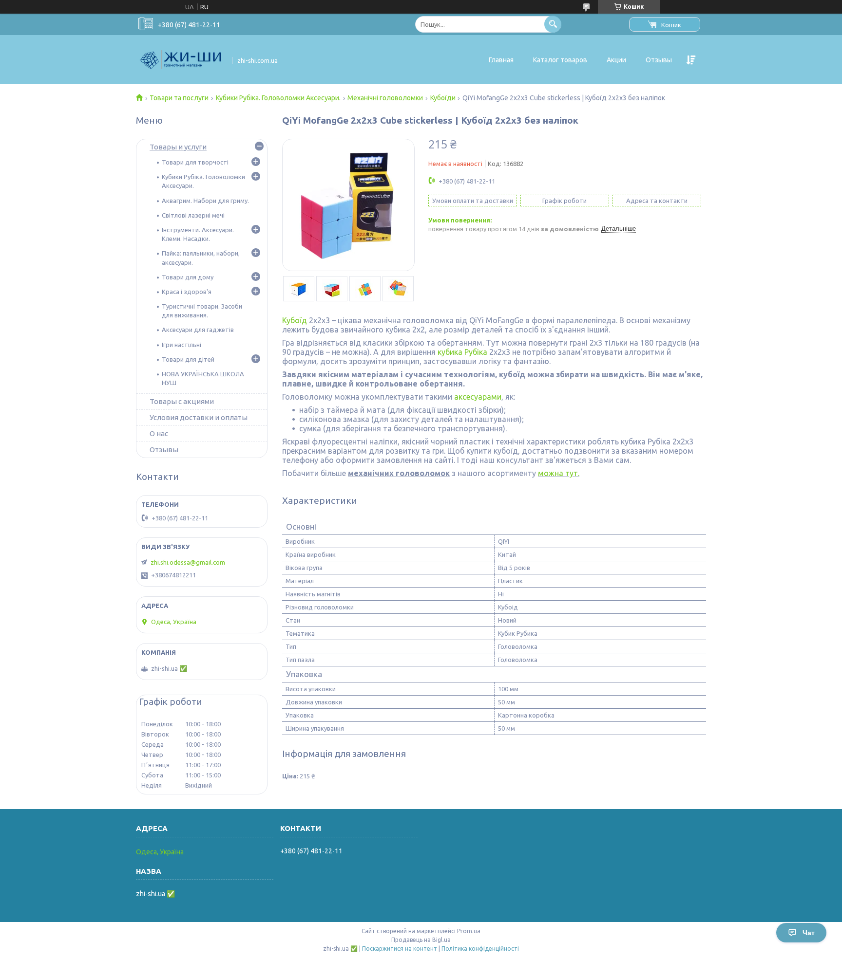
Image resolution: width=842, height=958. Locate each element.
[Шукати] (552, 24)
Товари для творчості (195, 162)
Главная (501, 60)
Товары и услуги (178, 147)
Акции (616, 60)
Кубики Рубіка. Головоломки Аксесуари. (278, 98)
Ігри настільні (181, 344)
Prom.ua (468, 931)
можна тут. (558, 473)
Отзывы (659, 60)
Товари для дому (187, 277)
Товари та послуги (179, 98)
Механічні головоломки (385, 98)
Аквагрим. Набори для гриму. (205, 200)
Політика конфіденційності (480, 948)
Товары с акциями (182, 401)
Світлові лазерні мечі (193, 215)
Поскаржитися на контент (399, 948)
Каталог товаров (560, 60)
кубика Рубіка (462, 352)
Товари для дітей (188, 359)
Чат (809, 933)
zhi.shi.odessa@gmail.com (188, 562)
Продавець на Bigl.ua (421, 940)
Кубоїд (294, 320)
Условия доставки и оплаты (199, 417)
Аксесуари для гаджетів (198, 329)
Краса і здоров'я (186, 291)
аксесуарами (477, 396)
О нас (159, 433)
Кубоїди (443, 98)
